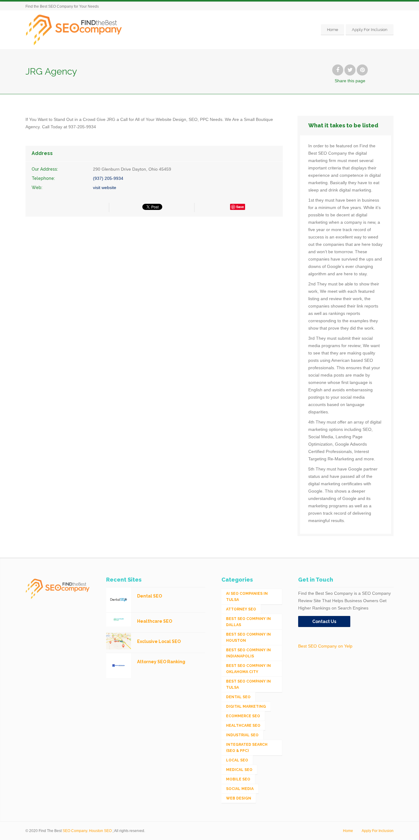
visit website (104, 187)
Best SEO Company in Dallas (248, 622)
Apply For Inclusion (369, 29)
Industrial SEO (242, 735)
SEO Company (75, 831)
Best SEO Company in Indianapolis (248, 653)
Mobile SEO (238, 779)
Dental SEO (238, 697)
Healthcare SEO (243, 725)
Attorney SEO (241, 609)
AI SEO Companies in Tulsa (247, 596)
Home (332, 29)
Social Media (240, 789)
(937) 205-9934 (108, 178)
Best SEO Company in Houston (248, 637)
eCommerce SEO (243, 716)
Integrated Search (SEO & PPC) (246, 747)
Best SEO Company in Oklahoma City (248, 669)
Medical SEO (239, 770)
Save (240, 206)
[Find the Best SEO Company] (73, 29)
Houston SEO (100, 831)
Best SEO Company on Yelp (325, 646)
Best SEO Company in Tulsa (248, 684)
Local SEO (237, 760)
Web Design (238, 798)
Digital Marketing (246, 706)
